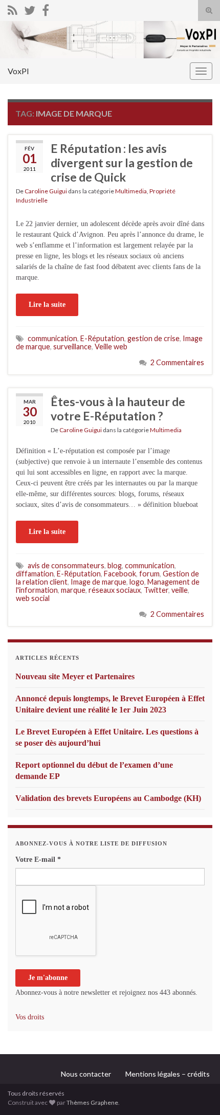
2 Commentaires (177, 362)
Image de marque (98, 581)
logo (136, 581)
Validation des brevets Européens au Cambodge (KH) (108, 798)
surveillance (72, 346)
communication (52, 338)
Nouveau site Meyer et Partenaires (75, 676)
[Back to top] (197, 1092)
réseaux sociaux (115, 590)
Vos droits (29, 1017)
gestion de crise (153, 338)
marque (73, 590)
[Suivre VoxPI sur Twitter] (29, 8)
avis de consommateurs (66, 565)
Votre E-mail (38, 859)
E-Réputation (102, 338)
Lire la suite (47, 304)
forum (149, 573)
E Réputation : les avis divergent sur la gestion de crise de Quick (122, 162)
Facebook (120, 573)
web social (33, 598)
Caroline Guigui (46, 191)
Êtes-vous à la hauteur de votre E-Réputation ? (118, 408)
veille (179, 590)
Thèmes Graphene (92, 1102)
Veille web (111, 346)
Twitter (156, 590)
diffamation (35, 573)
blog (114, 565)
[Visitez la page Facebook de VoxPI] (45, 8)
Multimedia (131, 191)
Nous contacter (86, 1073)
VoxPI (18, 71)
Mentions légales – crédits (167, 1073)
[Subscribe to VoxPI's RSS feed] (12, 8)
